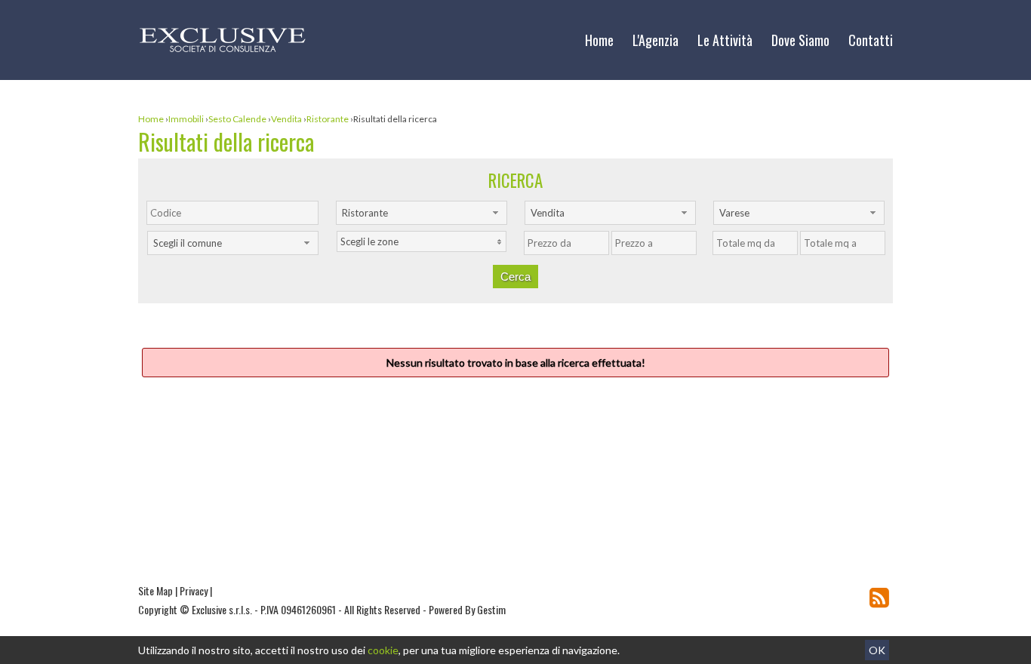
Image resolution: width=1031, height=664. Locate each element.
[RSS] (879, 597)
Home (599, 40)
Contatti (870, 40)
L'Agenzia (655, 40)
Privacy (194, 590)
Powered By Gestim (467, 609)
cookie (383, 650)
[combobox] (421, 213)
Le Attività (724, 40)
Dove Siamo (800, 40)
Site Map (155, 590)
